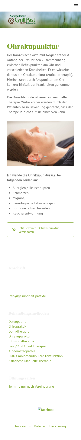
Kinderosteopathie (21, 351)
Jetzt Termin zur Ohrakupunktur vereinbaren (39, 230)
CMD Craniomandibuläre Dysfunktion (35, 356)
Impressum (23, 426)
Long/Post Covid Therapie (27, 346)
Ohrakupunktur (19, 336)
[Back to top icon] (73, 432)
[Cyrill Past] (40, 5)
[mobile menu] (76, 5)
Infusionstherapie (21, 341)
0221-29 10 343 (20, 291)
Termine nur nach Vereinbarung (31, 386)
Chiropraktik (17, 326)
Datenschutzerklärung (50, 426)
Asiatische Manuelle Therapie (29, 361)
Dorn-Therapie (18, 331)
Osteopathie (17, 321)
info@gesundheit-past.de (27, 296)
